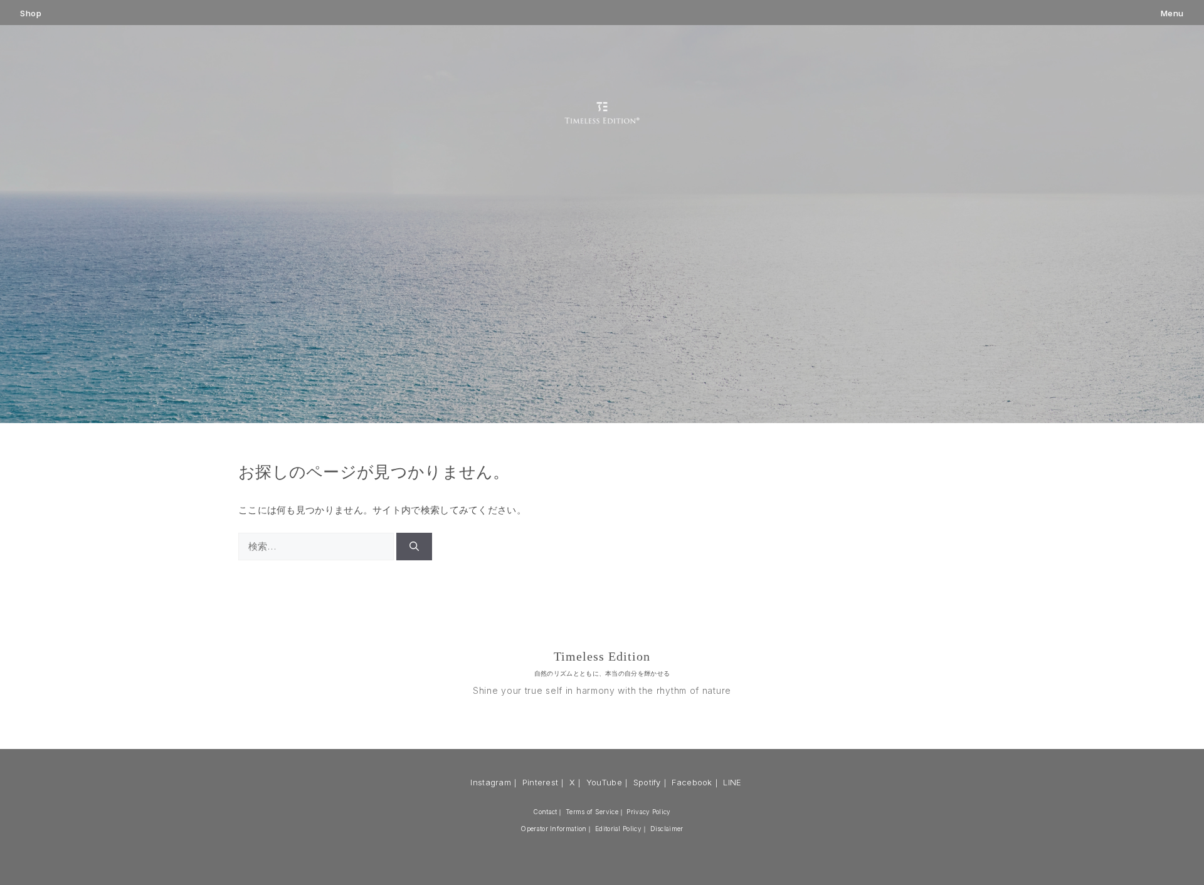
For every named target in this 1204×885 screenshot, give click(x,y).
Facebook (692, 782)
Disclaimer (667, 828)
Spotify (647, 782)
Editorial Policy (618, 828)
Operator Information (553, 828)
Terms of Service (592, 811)
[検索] (414, 547)
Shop (30, 13)
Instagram (490, 782)
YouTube (604, 782)
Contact (545, 811)
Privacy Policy (648, 811)
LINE (732, 782)
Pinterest (540, 782)
